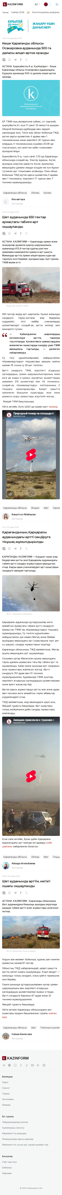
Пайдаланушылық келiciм (15, 1122)
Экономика (8, 1099)
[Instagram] (4, 60)
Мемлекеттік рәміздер (14, 1133)
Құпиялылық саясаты (13, 1127)
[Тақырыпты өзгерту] (48, 4)
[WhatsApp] (9, 60)
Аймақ (35, 192)
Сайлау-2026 (17, 12)
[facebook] (20, 1065)
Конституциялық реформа (45, 12)
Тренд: (5, 12)
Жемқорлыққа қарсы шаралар (17, 1139)
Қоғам (47, 192)
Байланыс (7, 1167)
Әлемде (6, 1104)
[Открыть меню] (57, 4)
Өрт (46, 508)
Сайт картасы (9, 1162)
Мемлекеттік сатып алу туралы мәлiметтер (25, 1144)
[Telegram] (15, 60)
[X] (26, 60)
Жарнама (7, 1173)
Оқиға (5, 1082)
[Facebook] (20, 60)
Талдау (6, 1093)
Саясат (6, 1088)
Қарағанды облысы (15, 192)
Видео (35, 508)
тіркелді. (53, 406)
